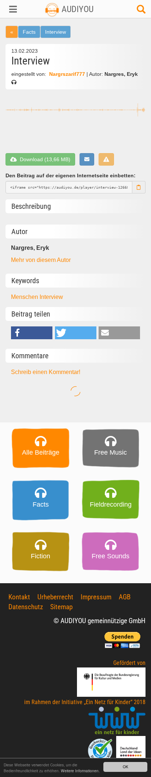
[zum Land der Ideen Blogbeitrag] (131, 750)
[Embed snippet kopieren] (139, 187)
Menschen (25, 297)
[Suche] (141, 11)
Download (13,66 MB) (43, 159)
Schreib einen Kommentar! (45, 372)
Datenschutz (25, 607)
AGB (124, 597)
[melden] (106, 159)
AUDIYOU (76, 9)
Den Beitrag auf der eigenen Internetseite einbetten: (70, 175)
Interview (55, 32)
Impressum (96, 597)
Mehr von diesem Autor (41, 260)
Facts (29, 32)
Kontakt (19, 597)
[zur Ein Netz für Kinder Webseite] (117, 721)
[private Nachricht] (87, 159)
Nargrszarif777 (67, 74)
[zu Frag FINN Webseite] (100, 750)
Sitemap (61, 607)
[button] (12, 9)
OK (125, 766)
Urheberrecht (55, 597)
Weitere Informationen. (80, 770)
